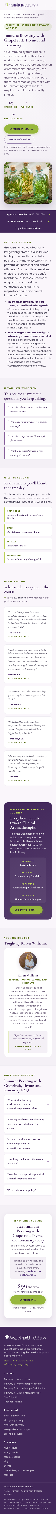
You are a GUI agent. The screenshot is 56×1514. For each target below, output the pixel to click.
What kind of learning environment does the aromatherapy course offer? (22, 1104)
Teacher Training (13, 1401)
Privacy (15, 1491)
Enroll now (26, 1300)
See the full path (24, 909)
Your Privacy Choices (31, 1491)
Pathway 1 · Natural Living (17, 1379)
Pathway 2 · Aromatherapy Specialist (23, 1383)
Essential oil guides (13, 1433)
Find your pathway (13, 1420)
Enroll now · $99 (19, 129)
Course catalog (12, 1456)
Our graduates (11, 1452)
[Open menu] (48, 5)
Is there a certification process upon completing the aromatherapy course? (23, 1143)
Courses (16, 14)
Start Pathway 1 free (14, 1415)
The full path (10, 1397)
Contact (8, 1474)
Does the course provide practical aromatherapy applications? (25, 1176)
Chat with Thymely (14, 1424)
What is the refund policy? (21, 1190)
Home (7, 14)
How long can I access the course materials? (25, 1161)
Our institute (10, 1447)
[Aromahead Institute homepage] (21, 5)
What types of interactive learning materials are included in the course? (25, 1124)
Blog (6, 1461)
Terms (7, 1491)
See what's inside (19, 139)
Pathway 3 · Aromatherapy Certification (25, 1388)
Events (7, 1465)
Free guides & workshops (17, 1429)
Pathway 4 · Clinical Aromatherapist (22, 1392)
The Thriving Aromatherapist (19, 1470)
